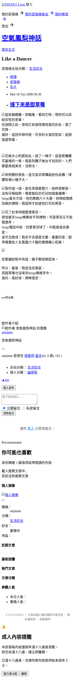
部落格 (15, 82)
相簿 (13, 77)
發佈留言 (8, 413)
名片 (13, 87)
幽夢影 (33, 372)
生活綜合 (35, 68)
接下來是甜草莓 (27, 104)
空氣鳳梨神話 (22, 38)
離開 (24, 673)
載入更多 (8, 387)
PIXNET (19, 614)
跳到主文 (8, 49)
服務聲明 (45, 619)
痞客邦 (29, 356)
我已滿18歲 (10, 673)
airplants (7, 332)
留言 (38, 356)
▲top (5, 380)
